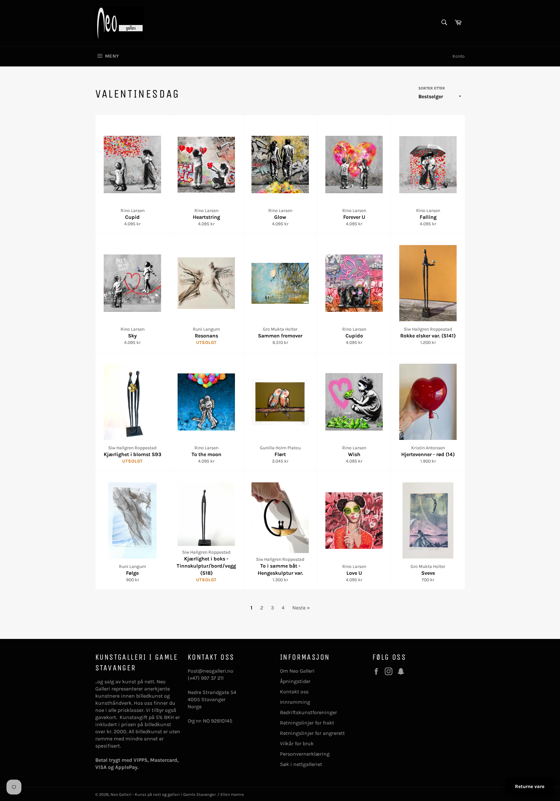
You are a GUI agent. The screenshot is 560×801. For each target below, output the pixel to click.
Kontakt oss (294, 692)
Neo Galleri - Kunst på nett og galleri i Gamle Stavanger (163, 794)
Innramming (295, 702)
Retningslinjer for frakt (307, 723)
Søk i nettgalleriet (301, 764)
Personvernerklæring (305, 754)
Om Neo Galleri (297, 671)
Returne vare (529, 786)
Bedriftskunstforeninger (308, 712)
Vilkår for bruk (297, 743)
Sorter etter (431, 88)
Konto (458, 56)
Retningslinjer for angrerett (312, 733)
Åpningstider (295, 681)
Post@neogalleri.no (210, 671)
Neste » (301, 608)
